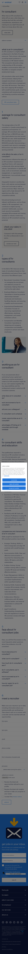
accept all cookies (14, 488)
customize (14, 480)
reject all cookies (14, 484)
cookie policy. (6, 475)
